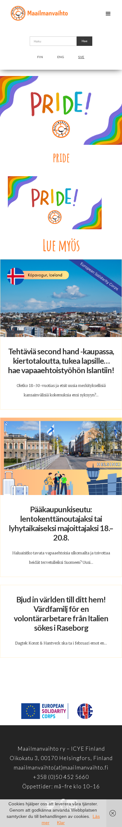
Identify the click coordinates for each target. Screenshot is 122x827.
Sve (81, 57)
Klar (61, 822)
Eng (60, 57)
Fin (40, 57)
